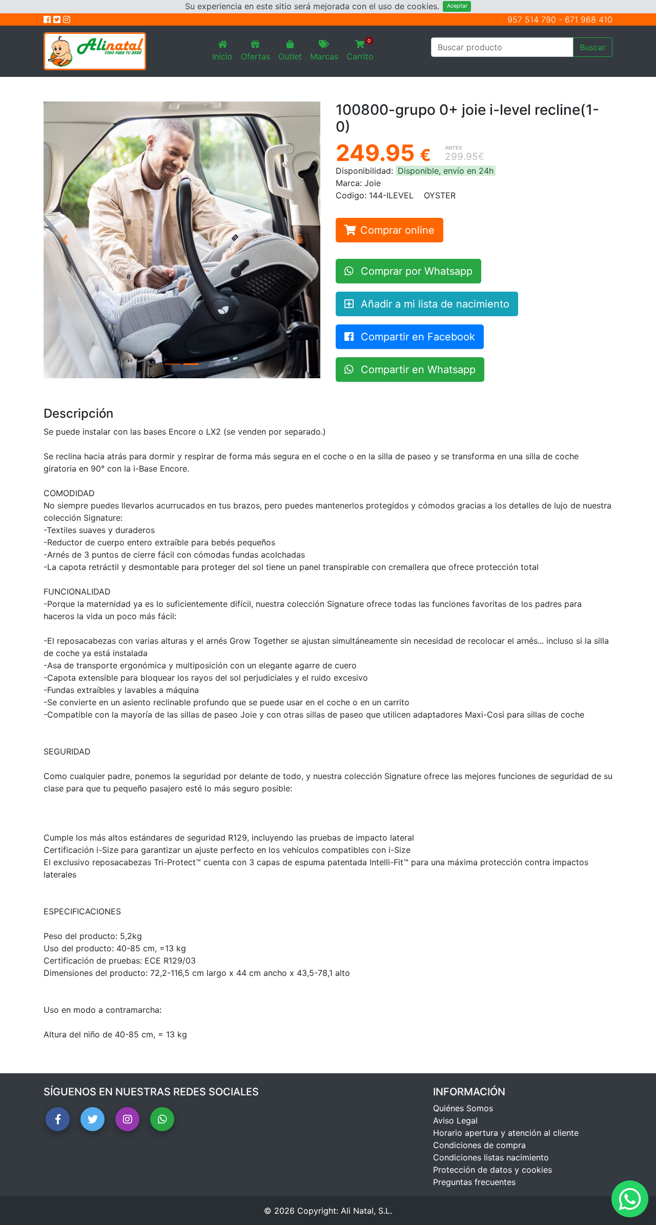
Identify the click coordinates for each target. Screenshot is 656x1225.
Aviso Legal (455, 1120)
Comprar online (397, 230)
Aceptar (457, 6)
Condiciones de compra (479, 1145)
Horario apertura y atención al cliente (506, 1133)
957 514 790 (531, 19)
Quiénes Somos (463, 1108)
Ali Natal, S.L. (366, 1211)
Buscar (593, 47)
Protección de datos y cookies (492, 1170)
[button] (64, 239)
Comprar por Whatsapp (415, 271)
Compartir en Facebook (416, 337)
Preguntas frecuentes (474, 1182)
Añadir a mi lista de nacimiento (433, 304)
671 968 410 (588, 19)
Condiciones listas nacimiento (491, 1157)
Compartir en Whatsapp (417, 369)
